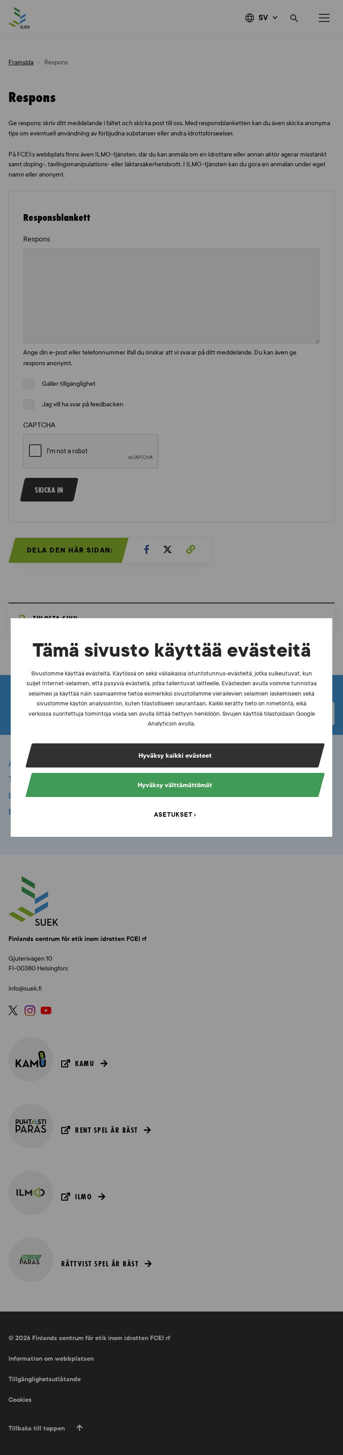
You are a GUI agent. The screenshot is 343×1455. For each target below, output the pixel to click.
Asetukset (173, 814)
